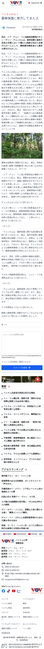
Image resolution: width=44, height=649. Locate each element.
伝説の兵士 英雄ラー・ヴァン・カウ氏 (19, 496)
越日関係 (26, 608)
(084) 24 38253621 (12, 567)
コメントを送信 (20, 367)
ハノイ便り (27, 628)
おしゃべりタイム (30, 624)
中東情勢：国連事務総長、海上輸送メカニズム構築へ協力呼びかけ (22, 439)
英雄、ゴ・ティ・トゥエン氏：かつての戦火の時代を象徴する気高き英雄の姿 (22, 526)
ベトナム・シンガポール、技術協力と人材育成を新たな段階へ (22, 407)
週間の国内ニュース (30, 617)
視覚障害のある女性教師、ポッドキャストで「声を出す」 (21, 482)
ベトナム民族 (6, 608)
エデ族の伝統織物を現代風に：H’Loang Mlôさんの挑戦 (21, 503)
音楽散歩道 (5, 633)
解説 (24, 603)
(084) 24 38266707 (12, 570)
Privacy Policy (34, 355)
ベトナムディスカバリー (10, 624)
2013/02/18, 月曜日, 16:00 (32, 27)
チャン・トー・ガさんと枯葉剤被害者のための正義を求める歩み (22, 519)
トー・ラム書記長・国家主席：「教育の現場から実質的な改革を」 (22, 423)
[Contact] (2, 646)
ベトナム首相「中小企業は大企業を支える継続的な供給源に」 (22, 431)
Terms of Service (6, 357)
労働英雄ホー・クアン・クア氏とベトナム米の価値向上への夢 (22, 490)
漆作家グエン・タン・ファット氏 (16, 476)
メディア (4, 612)
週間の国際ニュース (9, 628)
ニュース (4, 599)
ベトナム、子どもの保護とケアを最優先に (22, 454)
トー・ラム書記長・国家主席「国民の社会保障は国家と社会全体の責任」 (22, 399)
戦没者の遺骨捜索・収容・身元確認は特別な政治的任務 (22, 447)
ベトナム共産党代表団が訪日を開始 (19, 393)
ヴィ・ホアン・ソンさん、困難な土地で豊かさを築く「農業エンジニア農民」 (22, 511)
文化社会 (26, 612)
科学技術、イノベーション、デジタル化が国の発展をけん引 (22, 460)
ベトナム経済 (6, 603)
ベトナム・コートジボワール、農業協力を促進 (22, 415)
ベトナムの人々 (10, 14)
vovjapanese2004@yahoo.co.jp (17, 579)
